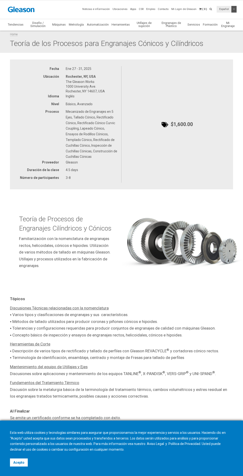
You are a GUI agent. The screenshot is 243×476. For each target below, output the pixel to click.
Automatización (98, 24)
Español (224, 9)
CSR (141, 9)
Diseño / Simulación (38, 24)
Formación (210, 24)
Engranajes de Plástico (171, 24)
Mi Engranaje (228, 24)
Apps (133, 9)
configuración (79, 449)
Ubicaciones (119, 9)
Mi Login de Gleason (183, 9)
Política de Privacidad (184, 444)
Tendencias (15, 24)
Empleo (150, 9)
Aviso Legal (156, 444)
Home (14, 34)
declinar (16, 449)
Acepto (18, 462)
